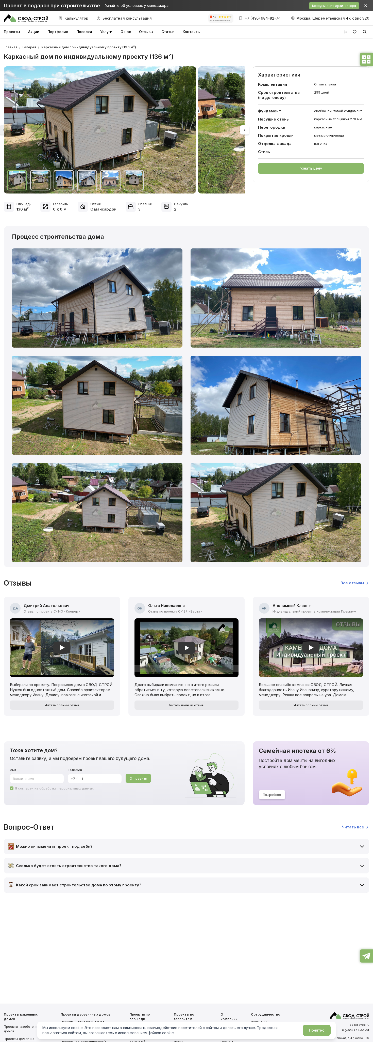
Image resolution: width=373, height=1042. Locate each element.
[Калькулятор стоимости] (366, 61)
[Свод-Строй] (26, 18)
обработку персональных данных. (66, 788)
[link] (88, 47)
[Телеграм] (366, 957)
